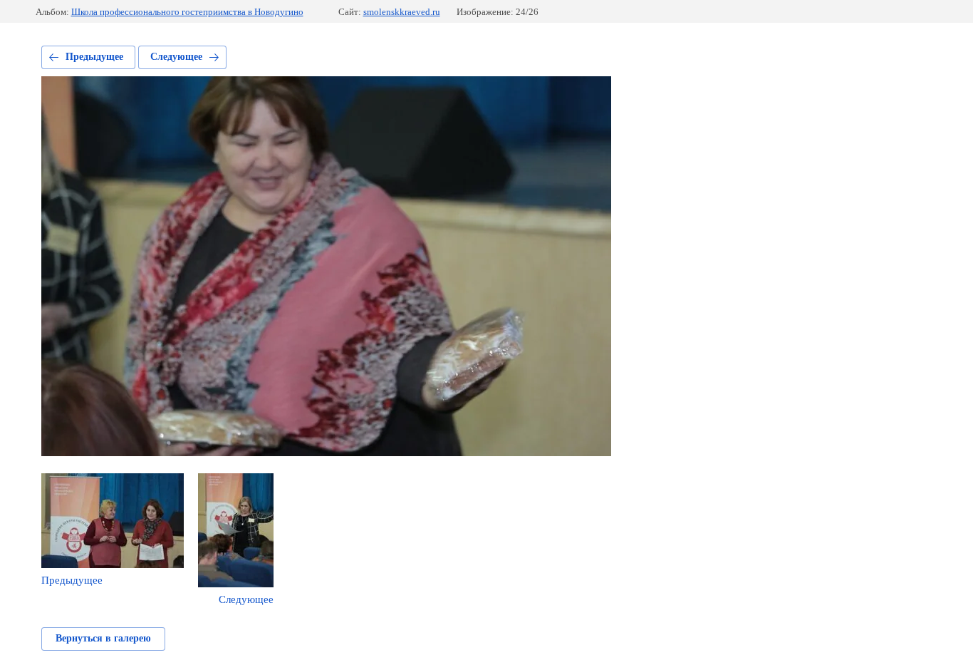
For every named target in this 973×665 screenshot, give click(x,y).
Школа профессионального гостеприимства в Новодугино (187, 11)
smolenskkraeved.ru (401, 11)
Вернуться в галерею (103, 638)
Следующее (176, 56)
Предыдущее (94, 56)
